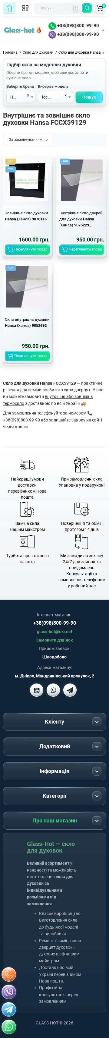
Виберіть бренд (20, 86)
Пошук (89, 97)
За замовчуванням (26, 139)
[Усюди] (75, 8)
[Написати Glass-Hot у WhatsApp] (9, 1027)
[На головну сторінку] (9, 8)
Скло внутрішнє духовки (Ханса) (27, 322)
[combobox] (20, 97)
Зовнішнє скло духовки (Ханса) (26, 216)
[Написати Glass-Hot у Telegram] (70, 690)
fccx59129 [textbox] (52, 97)
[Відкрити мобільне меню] (25, 8)
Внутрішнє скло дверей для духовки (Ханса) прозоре (81, 219)
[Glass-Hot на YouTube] (36, 690)
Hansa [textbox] (16, 97)
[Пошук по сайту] (87, 8)
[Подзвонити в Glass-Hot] (9, 974)
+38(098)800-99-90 (77, 25)
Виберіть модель (53, 86)
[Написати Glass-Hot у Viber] (53, 690)
